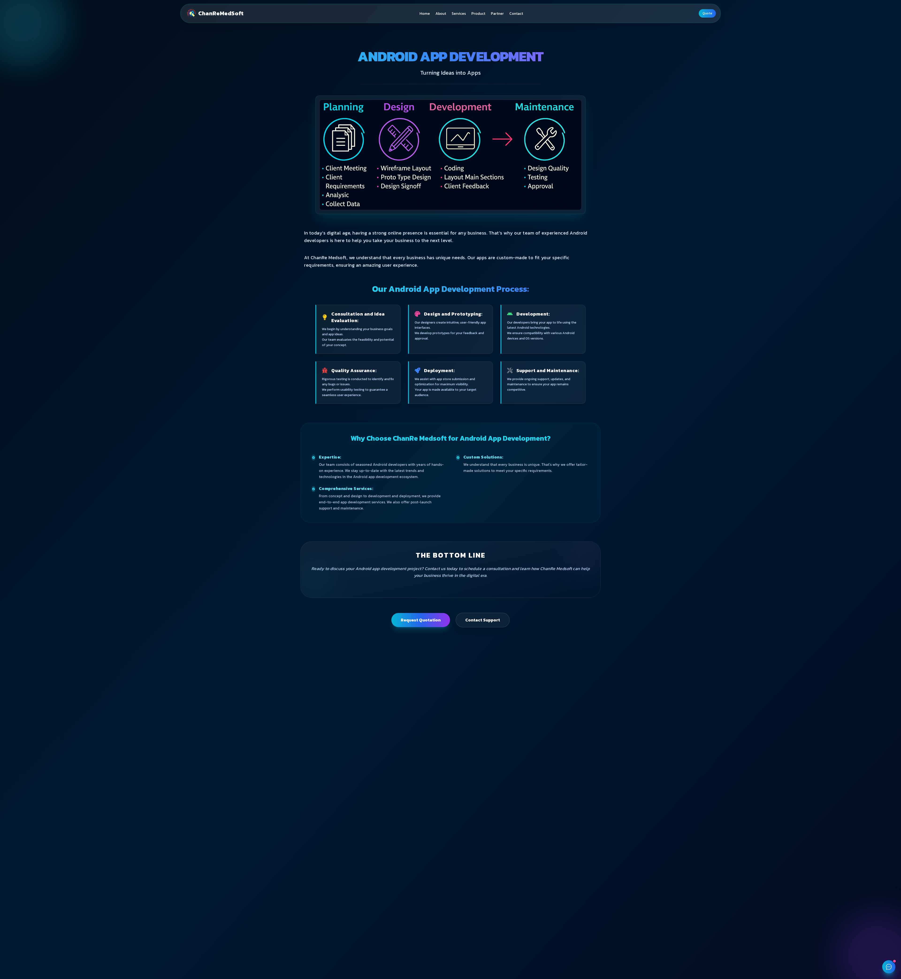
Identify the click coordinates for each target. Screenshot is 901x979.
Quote (707, 13)
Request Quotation (421, 620)
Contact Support (482, 620)
